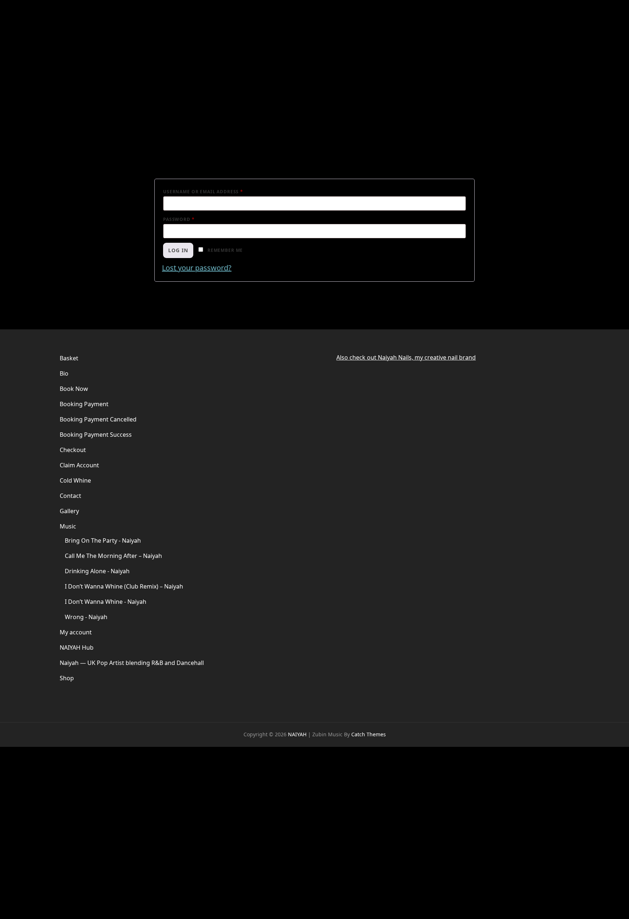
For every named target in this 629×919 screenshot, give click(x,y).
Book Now (74, 389)
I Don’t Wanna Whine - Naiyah (105, 602)
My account (76, 632)
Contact (70, 496)
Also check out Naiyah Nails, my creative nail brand (406, 357)
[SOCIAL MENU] (553, 23)
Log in (178, 250)
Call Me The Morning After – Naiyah (113, 556)
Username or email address (215, 191)
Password (191, 218)
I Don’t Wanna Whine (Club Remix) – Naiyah (124, 586)
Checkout (73, 450)
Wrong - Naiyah (86, 617)
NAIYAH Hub (77, 647)
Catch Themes (368, 734)
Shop (67, 678)
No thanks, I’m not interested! (114, 908)
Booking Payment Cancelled (98, 419)
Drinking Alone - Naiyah (97, 571)
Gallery (69, 511)
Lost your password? (197, 268)
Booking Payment (84, 404)
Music (68, 526)
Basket (69, 358)
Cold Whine (75, 480)
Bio (64, 373)
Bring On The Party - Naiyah (103, 540)
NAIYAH (83, 19)
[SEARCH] (566, 23)
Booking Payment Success (96, 435)
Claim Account (79, 465)
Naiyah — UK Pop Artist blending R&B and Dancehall (132, 663)
